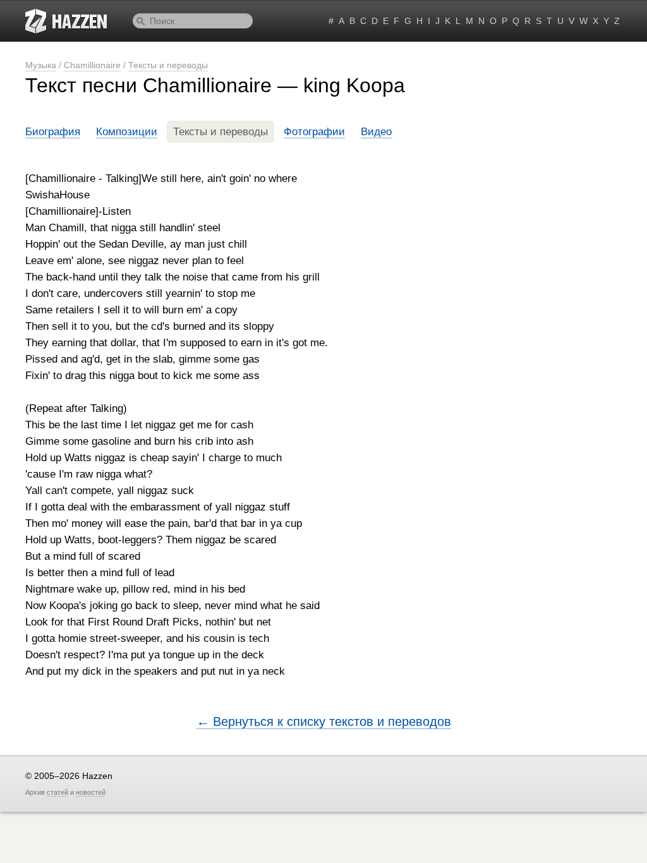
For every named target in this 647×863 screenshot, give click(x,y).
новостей (91, 792)
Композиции (126, 132)
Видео (376, 132)
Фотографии (314, 132)
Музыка (40, 65)
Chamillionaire (92, 65)
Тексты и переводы (168, 65)
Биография (52, 132)
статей (57, 792)
